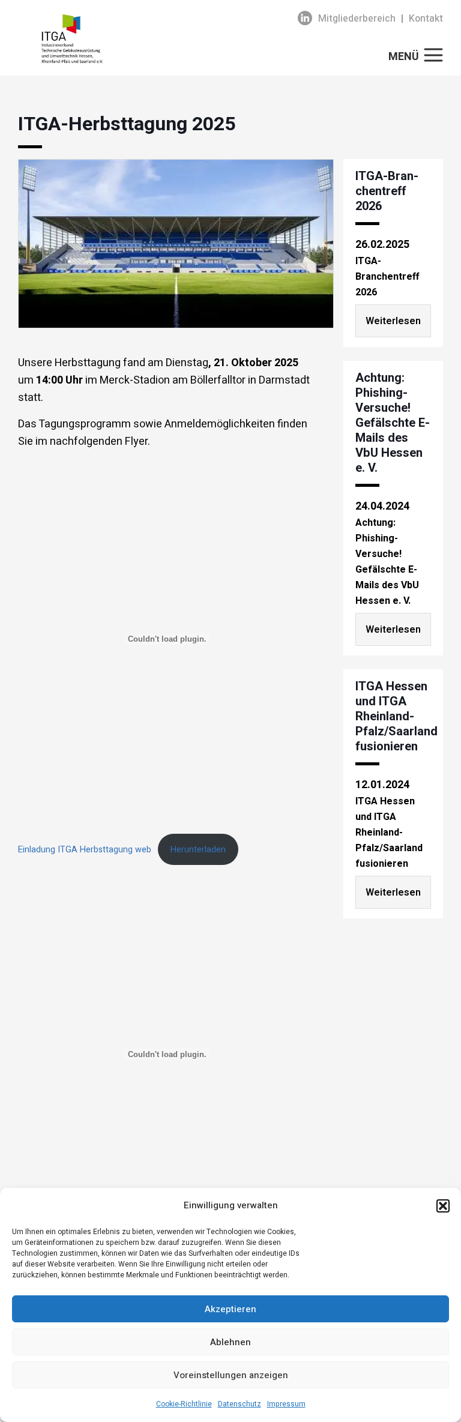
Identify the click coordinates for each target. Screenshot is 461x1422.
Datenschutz (239, 1404)
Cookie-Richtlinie (184, 1404)
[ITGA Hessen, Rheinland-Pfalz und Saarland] (137, 38)
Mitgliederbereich (357, 18)
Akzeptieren (230, 1309)
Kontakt (426, 18)
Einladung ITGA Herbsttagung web (84, 849)
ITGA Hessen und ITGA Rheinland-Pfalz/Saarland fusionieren (396, 716)
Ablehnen (230, 1342)
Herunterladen (198, 849)
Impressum (286, 1404)
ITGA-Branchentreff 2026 (386, 191)
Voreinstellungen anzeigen (230, 1375)
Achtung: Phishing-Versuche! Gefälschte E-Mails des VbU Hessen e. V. (392, 423)
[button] (443, 1206)
